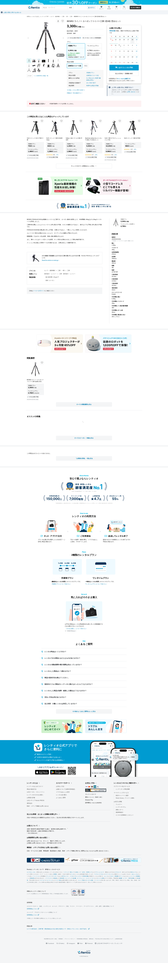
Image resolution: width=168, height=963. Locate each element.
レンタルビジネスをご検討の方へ (125, 783)
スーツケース (97, 880)
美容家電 (62, 878)
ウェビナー (119, 804)
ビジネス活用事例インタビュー (124, 815)
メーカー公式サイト (38, 290)
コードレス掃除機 (135, 876)
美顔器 (55, 878)
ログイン (92, 7)
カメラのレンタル (31, 872)
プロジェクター (78, 876)
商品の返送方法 (31, 789)
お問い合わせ (131, 92)
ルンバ (105, 876)
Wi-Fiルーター (65, 876)
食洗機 (74, 878)
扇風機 (120, 878)
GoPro (83, 872)
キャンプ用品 (81, 880)
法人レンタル (135, 874)
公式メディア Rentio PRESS (35, 800)
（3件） (135, 149)
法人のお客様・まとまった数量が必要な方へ (42, 814)
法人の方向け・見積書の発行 (124, 73)
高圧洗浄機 (131, 878)
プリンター (48, 876)
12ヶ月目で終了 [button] (91, 83)
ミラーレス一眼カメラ (69, 872)
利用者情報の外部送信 (82, 938)
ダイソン (121, 876)
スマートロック (108, 874)
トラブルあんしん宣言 (63, 792)
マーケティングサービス (121, 792)
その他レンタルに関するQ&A (75, 90)
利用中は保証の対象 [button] (92, 85)
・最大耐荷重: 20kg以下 (51, 277)
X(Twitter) (61, 943)
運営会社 (29, 803)
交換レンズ (78, 872)
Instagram (71, 943)
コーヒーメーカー (90, 878)
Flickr (81, 943)
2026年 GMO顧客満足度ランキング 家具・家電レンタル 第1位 (84, 491)
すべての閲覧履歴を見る (84, 404)
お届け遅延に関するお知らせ (12, 12)
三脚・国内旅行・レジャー (67, 274)
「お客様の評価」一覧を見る (84, 458)
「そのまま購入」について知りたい (76, 628)
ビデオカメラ (118, 872)
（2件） (96, 154)
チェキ (72, 874)
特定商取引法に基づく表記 (50, 938)
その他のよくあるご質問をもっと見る (84, 711)
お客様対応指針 (118, 938)
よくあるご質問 (61, 797)
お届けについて (32, 825)
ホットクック (68, 878)
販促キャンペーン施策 (122, 795)
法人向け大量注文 (135, 7)
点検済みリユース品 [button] (92, 75)
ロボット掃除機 (114, 876)
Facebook (50, 943)
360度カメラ (89, 872)
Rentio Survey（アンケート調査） (125, 798)
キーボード (55, 876)
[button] (58, 21)
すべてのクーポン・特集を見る (84, 438)
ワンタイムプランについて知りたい (96, 584)
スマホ (71, 876)
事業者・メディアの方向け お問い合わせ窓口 (42, 847)
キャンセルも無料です (124, 78)
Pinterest (90, 943)
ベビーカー (42, 880)
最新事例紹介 (119, 812)
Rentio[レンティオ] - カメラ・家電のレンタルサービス (43, 869)
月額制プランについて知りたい (61, 584)
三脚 (68, 270)
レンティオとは (32, 783)
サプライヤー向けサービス (122, 786)
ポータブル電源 (89, 880)
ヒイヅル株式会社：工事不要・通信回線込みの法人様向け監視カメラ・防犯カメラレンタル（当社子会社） (57, 929)
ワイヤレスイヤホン (99, 874)
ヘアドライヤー (48, 878)
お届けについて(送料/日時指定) (65, 789)
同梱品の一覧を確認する (74, 93)
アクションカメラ (99, 872)
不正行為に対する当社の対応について (104, 938)
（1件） (115, 154)
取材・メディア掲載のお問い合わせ (38, 806)
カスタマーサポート (63, 783)
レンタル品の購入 (61, 795)
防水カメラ (133, 872)
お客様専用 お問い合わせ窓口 (37, 837)
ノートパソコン (36, 876)
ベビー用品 (58, 880)
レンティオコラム (121, 807)
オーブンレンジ (81, 878)
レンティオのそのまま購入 (35, 795)
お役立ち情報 (118, 801)
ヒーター (125, 878)
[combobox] (57, 7)
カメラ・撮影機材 (49, 270)
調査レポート (119, 809)
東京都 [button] (113, 31)
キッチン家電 (100, 878)
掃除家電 (32, 878)
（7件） (57, 154)
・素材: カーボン (49, 280)
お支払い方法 (60, 786)
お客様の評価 (31, 797)
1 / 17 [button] (61, 55)
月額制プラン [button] (90, 72)
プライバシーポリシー (69, 938)
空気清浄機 (85, 876)
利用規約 (61, 938)
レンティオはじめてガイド (35, 786)
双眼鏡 (55, 874)
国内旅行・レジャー (50, 274)
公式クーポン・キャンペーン (36, 792)
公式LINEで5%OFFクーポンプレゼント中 (109, 943)
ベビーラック (49, 880)
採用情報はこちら (32, 908)
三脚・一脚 (61, 270)
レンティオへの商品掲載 (123, 789)
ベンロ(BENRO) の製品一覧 (41, 75)
